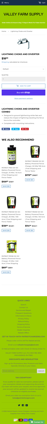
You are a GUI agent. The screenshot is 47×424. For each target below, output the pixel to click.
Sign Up (41, 371)
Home (4, 31)
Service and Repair (23, 310)
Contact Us (23, 307)
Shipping (5, 62)
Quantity (5, 75)
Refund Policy (23, 321)
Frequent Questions (23, 313)
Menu (6, 3)
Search (23, 305)
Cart (43, 3)
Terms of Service (23, 327)
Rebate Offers (23, 333)
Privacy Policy (23, 319)
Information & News (23, 316)
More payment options (23, 98)
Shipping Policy (23, 324)
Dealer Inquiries (23, 330)
